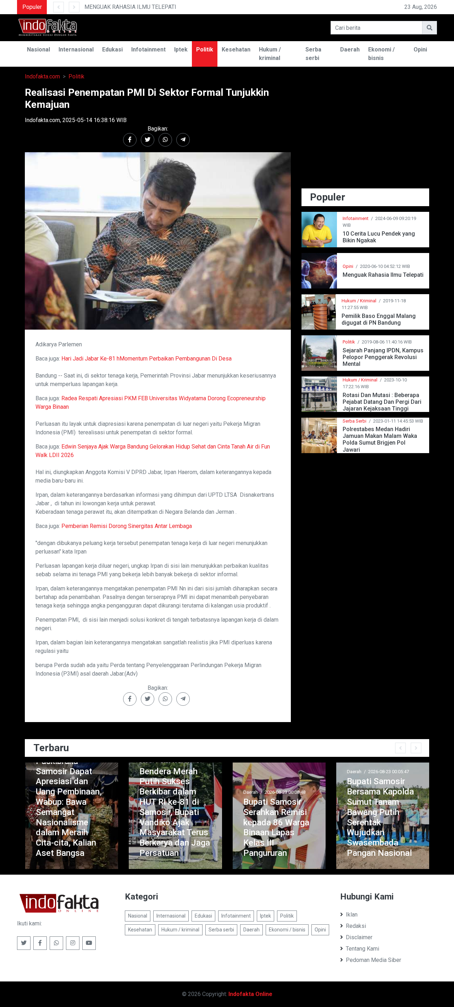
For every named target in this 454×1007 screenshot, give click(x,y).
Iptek (181, 49)
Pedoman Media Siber (373, 960)
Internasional (76, 49)
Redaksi (356, 926)
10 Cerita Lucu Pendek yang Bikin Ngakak (379, 237)
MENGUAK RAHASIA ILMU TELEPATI (130, 7)
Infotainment (148, 49)
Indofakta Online (250, 994)
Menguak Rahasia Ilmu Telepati (383, 274)
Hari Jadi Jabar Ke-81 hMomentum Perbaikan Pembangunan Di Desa (146, 358)
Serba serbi (313, 53)
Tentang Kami (362, 948)
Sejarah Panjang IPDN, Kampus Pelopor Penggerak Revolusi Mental (383, 357)
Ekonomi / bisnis (381, 53)
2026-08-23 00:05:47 (388, 771)
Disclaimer (359, 937)
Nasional (38, 49)
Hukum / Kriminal (359, 300)
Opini (420, 49)
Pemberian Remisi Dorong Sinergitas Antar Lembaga (126, 526)
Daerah (350, 49)
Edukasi (112, 49)
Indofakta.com (42, 76)
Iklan (352, 914)
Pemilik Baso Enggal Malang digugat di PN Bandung (379, 319)
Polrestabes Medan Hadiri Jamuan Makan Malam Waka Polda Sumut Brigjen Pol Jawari (380, 439)
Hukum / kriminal (270, 53)
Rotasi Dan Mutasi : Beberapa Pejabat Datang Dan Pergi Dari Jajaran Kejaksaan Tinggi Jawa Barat (382, 402)
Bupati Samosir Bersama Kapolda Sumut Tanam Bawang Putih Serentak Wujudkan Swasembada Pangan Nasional (380, 817)
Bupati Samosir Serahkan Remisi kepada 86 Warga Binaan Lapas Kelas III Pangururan (276, 827)
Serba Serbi (354, 421)
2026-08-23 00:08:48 (285, 792)
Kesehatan (236, 49)
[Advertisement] (365, 136)
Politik (204, 49)
